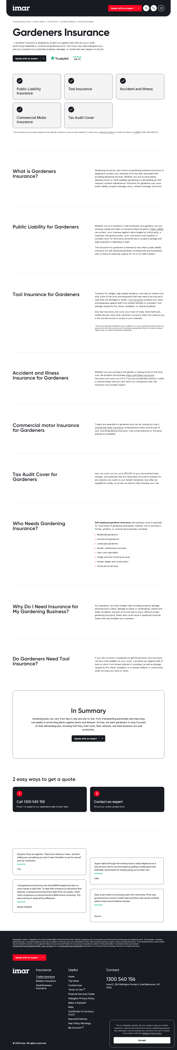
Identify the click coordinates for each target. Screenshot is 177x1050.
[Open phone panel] (154, 8)
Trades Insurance (45, 976)
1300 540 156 (120, 979)
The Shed (73, 981)
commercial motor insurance (109, 427)
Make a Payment (77, 1003)
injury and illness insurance (140, 375)
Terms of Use (75, 989)
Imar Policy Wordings (79, 1023)
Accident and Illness (68, 22)
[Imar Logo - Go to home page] (21, 8)
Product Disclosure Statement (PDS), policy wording (33, 946)
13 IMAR (136, 132)
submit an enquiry (106, 132)
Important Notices (77, 1019)
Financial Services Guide (81, 994)
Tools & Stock (52, 22)
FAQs (70, 1007)
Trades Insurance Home (22, 22)
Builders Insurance (46, 981)
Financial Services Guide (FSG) (71, 946)
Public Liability (39, 22)
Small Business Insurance (44, 987)
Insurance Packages (86, 22)
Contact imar (75, 985)
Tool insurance (135, 299)
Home (71, 976)
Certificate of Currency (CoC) (81, 1013)
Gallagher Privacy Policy (81, 998)
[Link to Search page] (146, 8)
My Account (74, 1027)
